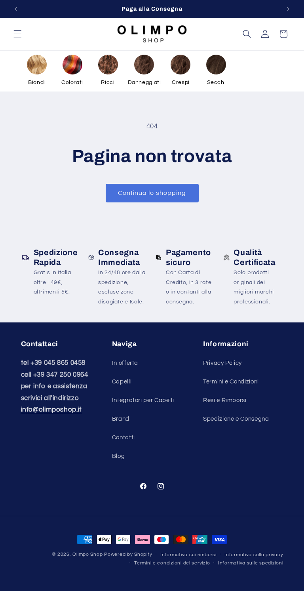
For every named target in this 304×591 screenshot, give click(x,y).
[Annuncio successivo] (288, 8)
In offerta (125, 363)
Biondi (36, 82)
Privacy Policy (222, 363)
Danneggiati (144, 82)
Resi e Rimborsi (224, 400)
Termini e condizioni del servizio (172, 563)
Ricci (107, 82)
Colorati (72, 82)
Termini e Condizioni (231, 382)
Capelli (121, 382)
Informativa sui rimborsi (188, 555)
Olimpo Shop (87, 554)
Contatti (123, 437)
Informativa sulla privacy (253, 555)
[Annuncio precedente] (16, 8)
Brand (120, 419)
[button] (17, 34)
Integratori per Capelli (143, 400)
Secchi (216, 82)
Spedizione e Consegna (236, 419)
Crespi (181, 82)
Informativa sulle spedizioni (250, 563)
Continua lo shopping (152, 193)
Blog (118, 456)
